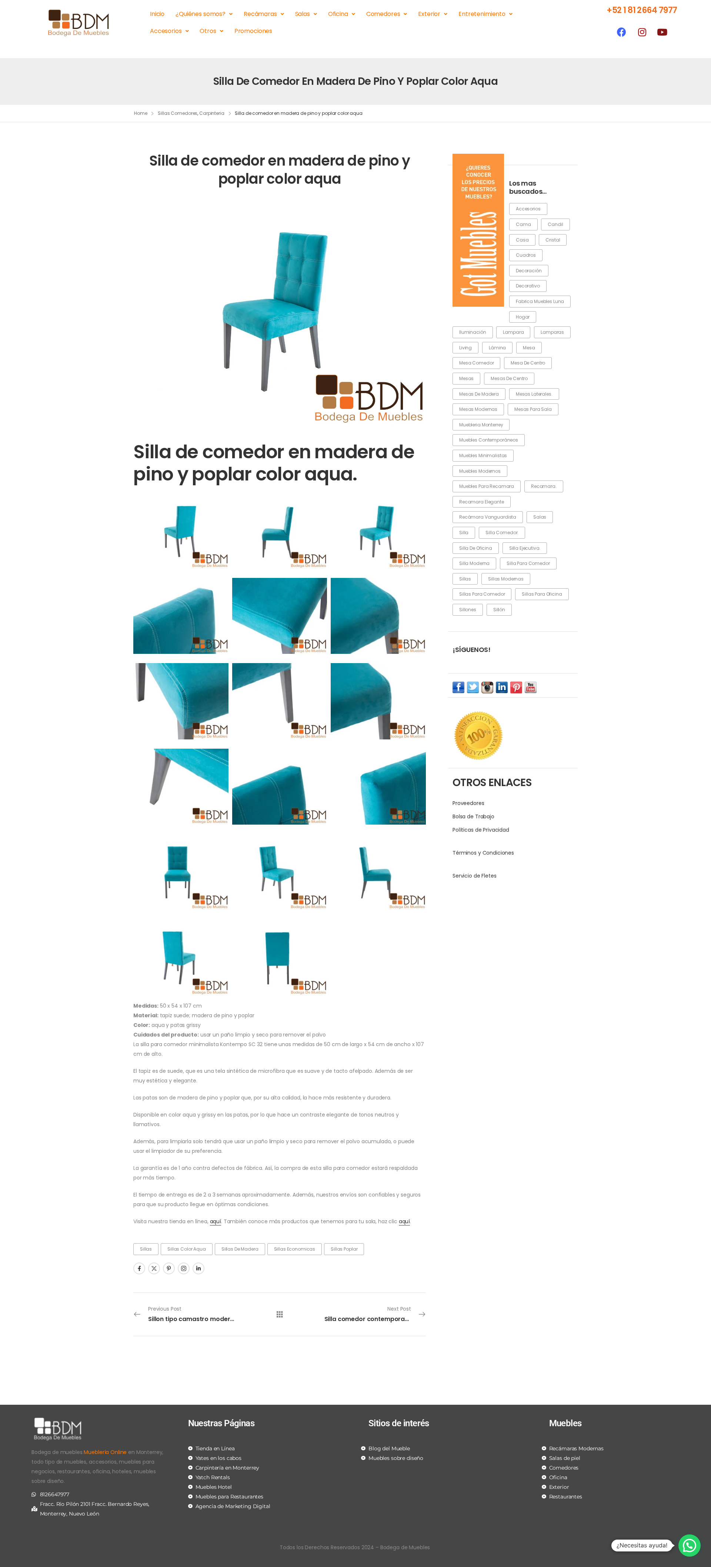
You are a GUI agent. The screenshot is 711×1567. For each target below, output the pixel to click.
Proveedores (468, 803)
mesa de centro (528, 363)
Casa (522, 240)
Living (465, 348)
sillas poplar (344, 1249)
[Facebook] (621, 32)
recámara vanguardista (487, 517)
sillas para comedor (482, 594)
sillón (499, 609)
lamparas (552, 332)
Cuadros (526, 255)
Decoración (529, 270)
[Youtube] (662, 32)
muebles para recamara (486, 486)
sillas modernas (506, 579)
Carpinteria (211, 113)
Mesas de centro (509, 378)
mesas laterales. (534, 394)
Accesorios (166, 31)
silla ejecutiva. (525, 548)
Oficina (338, 14)
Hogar (523, 317)
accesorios (528, 209)
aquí (215, 1221)
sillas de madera (239, 1249)
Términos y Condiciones (483, 852)
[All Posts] (280, 1314)
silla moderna (474, 563)
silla (463, 532)
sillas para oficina (542, 594)
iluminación (472, 332)
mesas (466, 378)
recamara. (544, 486)
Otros (208, 31)
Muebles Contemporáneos (488, 440)
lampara (513, 332)
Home (140, 113)
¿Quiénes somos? (201, 14)
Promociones (253, 31)
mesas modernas (478, 409)
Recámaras (260, 14)
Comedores (383, 14)
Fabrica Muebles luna (540, 301)
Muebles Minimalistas (483, 455)
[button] (689, 1545)
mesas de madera (479, 394)
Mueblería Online (105, 1452)
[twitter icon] (473, 687)
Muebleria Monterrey (481, 425)
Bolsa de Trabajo (473, 816)
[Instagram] (641, 32)
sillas (465, 579)
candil (555, 224)
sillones (467, 609)
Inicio (157, 14)
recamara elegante (481, 502)
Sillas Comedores (177, 113)
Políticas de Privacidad (481, 830)
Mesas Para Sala (533, 409)
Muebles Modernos (480, 471)
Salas (302, 14)
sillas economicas (295, 1249)
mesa (529, 348)
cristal (552, 240)
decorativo (528, 286)
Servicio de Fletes (474, 875)
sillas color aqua (186, 1249)
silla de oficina (475, 548)
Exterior (429, 14)
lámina (497, 348)
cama (523, 224)
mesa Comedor (476, 363)
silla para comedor (528, 563)
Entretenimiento (481, 14)
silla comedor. (501, 532)
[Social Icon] (139, 1268)
